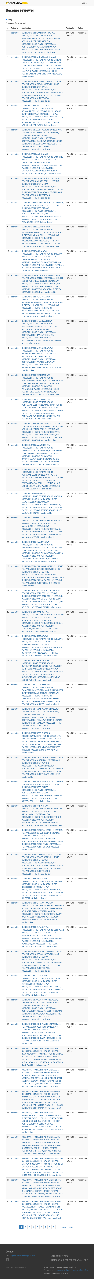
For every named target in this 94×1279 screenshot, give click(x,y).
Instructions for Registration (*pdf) (69, 1260)
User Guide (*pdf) (59, 1256)
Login (84, 3)
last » (71, 1227)
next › (63, 1227)
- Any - (10, 19)
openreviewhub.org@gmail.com (23, 1256)
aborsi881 (15, 33)
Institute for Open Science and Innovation (72, 1270)
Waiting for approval (17, 23)
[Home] (17, 2)
